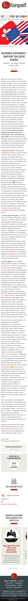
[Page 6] (17, 568)
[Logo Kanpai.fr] (14, 5)
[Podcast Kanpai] (26, 16)
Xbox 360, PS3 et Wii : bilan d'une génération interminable (11, 549)
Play (25, 314)
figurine (10, 392)
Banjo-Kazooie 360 (13, 293)
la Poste (17, 352)
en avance (13, 102)
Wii (23, 113)
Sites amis (9, 587)
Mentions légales (10, 585)
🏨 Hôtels (22, 19)
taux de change (5, 128)
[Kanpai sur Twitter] (19, 16)
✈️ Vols (17, 19)
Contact (20, 585)
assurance (19, 369)
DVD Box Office (12, 228)
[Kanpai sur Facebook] (17, 16)
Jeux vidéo (12, 46)
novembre (4, 365)
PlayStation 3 (5, 499)
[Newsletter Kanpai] (13, 16)
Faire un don (9, 583)
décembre (4, 326)
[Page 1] (10, 568)
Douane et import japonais (9, 504)
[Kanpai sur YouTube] (24, 16)
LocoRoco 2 (6, 295)
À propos (20, 581)
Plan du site (17, 587)
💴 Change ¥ (11, 19)
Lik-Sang (24, 153)
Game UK (4, 293)
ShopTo (8, 317)
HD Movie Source (13, 254)
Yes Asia (12, 150)
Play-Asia (5, 150)
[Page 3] (13, 568)
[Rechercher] (25, 12)
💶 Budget (3, 19)
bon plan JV (13, 109)
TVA (9, 339)
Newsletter (18, 583)
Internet (8, 367)
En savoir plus (14, 599)
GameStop (15, 249)
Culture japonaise (5, 46)
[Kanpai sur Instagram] (21, 16)
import (11, 90)
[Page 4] (14, 568)
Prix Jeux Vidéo (14, 429)
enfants (3, 263)
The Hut (3, 317)
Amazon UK (20, 317)
